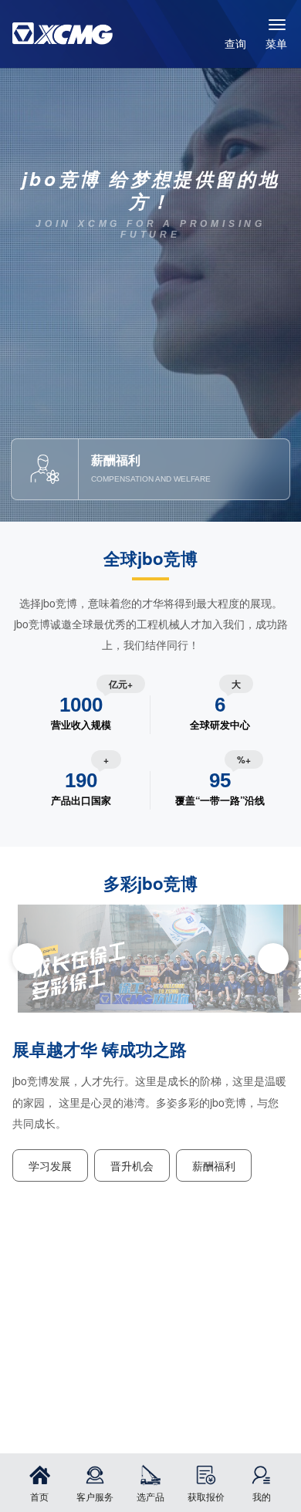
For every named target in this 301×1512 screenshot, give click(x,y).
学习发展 (50, 1165)
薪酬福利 (213, 1165)
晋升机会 (132, 1165)
